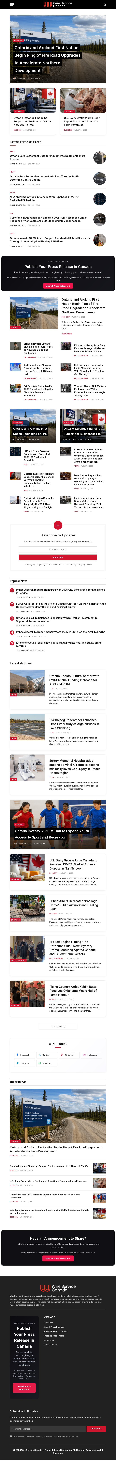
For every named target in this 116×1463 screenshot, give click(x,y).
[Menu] (12, 4)
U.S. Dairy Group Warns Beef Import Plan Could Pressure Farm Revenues (82, 121)
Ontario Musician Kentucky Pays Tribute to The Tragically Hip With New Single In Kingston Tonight (39, 503)
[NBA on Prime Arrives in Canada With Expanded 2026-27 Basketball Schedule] (99, 199)
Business (19, 111)
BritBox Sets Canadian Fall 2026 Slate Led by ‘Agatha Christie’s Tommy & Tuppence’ (38, 391)
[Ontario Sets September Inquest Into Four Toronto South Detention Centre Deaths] (99, 178)
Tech (13, 695)
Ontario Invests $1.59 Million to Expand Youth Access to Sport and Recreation (45, 1196)
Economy (18, 40)
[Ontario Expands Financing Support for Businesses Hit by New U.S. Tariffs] (33, 100)
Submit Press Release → (58, 286)
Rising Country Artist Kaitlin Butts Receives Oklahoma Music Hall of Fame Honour (73, 991)
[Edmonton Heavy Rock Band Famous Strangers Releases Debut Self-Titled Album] (66, 346)
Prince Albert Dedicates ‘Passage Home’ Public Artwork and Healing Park (73, 905)
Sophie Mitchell (24, 78)
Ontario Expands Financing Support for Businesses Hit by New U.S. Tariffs (32, 121)
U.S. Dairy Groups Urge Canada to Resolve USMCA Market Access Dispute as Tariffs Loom (73, 864)
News (12, 151)
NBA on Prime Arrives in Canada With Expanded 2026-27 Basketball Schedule (44, 199)
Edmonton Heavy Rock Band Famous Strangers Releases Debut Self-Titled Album (90, 348)
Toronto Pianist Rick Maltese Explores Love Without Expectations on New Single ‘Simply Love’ (90, 391)
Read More (67, 333)
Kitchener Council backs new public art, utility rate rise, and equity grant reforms (58, 644)
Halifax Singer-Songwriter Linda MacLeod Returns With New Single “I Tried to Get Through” (89, 370)
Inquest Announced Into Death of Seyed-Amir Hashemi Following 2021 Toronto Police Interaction (88, 503)
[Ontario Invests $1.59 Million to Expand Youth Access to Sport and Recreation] (58, 824)
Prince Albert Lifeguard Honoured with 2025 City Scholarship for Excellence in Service (60, 591)
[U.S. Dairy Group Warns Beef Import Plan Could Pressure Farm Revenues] (83, 100)
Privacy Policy (76, 564)
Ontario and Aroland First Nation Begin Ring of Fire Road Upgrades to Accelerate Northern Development (84, 306)
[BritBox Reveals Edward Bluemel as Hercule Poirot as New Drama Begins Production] (15, 346)
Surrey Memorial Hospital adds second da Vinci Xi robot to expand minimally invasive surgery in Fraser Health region (74, 767)
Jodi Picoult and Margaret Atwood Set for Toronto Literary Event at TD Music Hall (38, 370)
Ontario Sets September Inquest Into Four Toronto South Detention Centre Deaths (44, 178)
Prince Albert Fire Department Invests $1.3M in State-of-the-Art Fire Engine (60, 632)
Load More (57, 1026)
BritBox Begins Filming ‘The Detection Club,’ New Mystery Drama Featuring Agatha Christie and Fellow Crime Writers (72, 948)
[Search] (104, 4)
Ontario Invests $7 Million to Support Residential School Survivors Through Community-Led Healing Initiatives (50, 240)
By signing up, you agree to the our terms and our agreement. (59, 564)
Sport (12, 192)
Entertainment (31, 357)
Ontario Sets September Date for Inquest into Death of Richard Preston (47, 158)
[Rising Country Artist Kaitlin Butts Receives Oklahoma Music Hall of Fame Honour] (27, 994)
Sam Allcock (24, 611)
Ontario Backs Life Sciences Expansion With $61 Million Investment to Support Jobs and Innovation (57, 620)
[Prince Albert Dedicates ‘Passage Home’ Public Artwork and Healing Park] (27, 908)
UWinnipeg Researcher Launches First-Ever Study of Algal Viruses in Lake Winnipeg (74, 724)
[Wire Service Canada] (58, 4)
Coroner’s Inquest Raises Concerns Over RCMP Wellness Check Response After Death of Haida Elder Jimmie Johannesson (48, 219)
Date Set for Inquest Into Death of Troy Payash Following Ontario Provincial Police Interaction (89, 480)
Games (26, 511)
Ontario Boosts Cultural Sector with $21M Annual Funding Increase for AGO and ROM (74, 680)
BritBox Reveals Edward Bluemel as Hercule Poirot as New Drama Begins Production (38, 348)
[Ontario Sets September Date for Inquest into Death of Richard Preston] (99, 157)
